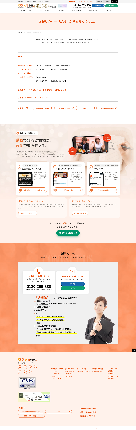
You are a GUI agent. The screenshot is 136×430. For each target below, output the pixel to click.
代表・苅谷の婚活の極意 (88, 408)
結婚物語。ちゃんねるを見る (33, 190)
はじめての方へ (59, 10)
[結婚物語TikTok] (25, 372)
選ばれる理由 (40, 69)
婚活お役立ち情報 (41, 81)
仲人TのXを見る (68, 190)
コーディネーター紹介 (62, 65)
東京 (77, 1)
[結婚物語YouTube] (20, 367)
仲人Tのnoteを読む (104, 190)
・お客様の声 (69, 376)
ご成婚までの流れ (93, 10)
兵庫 (87, 1)
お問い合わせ (60, 90)
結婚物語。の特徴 (26, 10)
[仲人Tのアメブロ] (30, 372)
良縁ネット (86, 108)
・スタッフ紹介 (55, 376)
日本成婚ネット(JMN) (64, 108)
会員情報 (48, 65)
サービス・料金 (76, 10)
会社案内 (99, 1)
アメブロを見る (79, 213)
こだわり (39, 65)
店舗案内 (109, 10)
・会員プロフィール (57, 374)
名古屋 (80, 1)
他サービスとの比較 (43, 10)
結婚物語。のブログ (57, 81)
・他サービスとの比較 (83, 371)
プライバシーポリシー (27, 98)
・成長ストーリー (56, 378)
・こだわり (54, 371)
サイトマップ (45, 98)
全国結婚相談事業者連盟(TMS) (31, 411)
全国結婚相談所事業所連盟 (42, 108)
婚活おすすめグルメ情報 (88, 412)
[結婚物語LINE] (35, 367)
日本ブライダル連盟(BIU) (30, 416)
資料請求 (98, 5)
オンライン (92, 1)
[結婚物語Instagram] (20, 372)
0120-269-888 (83, 5)
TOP (19, 32)
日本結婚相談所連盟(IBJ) (107, 108)
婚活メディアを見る (26, 213)
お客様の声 (63, 69)
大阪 (84, 1)
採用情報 (106, 1)
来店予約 (111, 5)
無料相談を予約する (68, 233)
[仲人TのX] (25, 367)
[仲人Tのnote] (30, 367)
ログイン (114, 1)
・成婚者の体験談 (97, 371)
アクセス (32, 90)
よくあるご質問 (45, 90)
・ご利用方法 (69, 374)
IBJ (59, 411)
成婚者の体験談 (41, 77)
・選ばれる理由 (69, 371)
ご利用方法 (52, 69)
